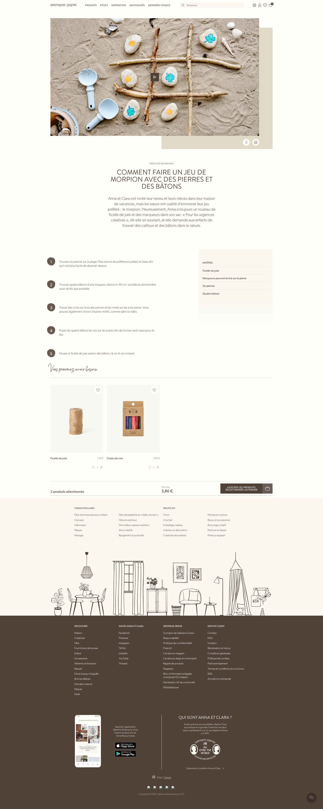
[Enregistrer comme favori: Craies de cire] (154, 390)
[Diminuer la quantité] (93, 467)
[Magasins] (254, 5)
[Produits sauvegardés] (265, 5)
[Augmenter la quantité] (101, 467)
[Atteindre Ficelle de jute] (76, 419)
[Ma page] (260, 5)
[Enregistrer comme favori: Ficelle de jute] (98, 390)
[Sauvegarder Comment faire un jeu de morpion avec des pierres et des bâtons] (246, 142)
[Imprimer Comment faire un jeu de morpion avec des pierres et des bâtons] (255, 142)
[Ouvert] (154, 77)
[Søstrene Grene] (63, 5)
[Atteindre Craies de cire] (133, 419)
